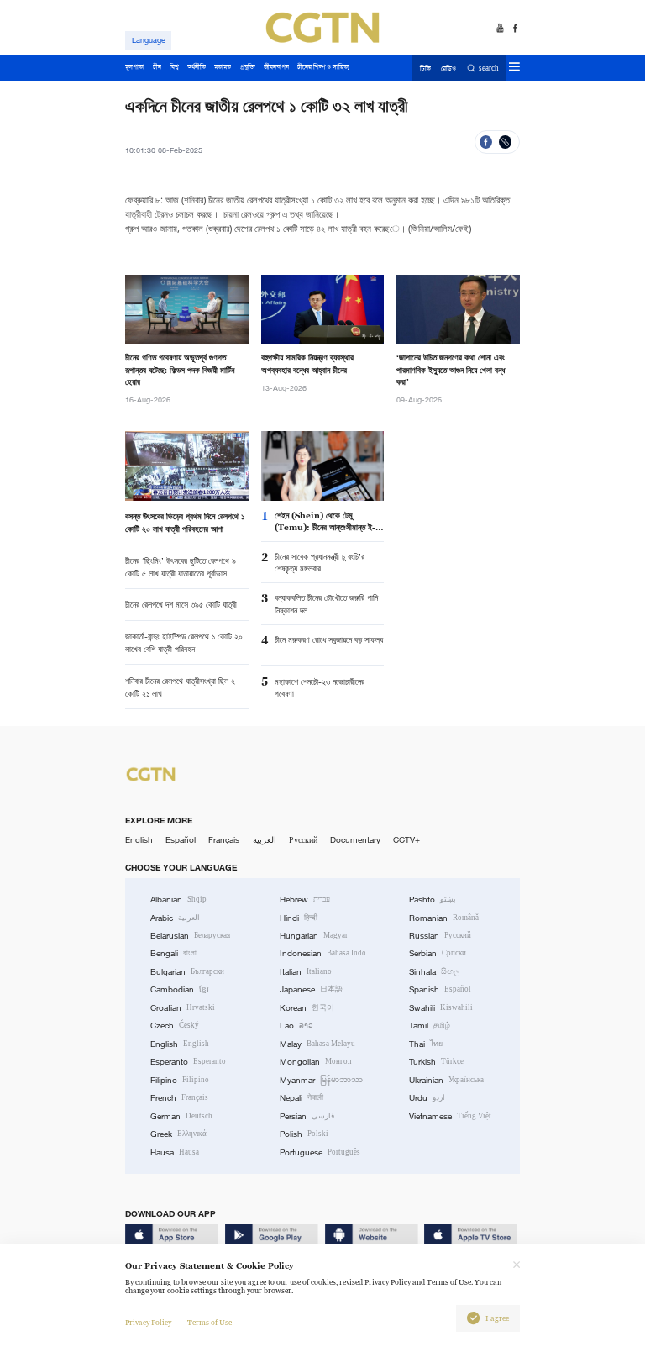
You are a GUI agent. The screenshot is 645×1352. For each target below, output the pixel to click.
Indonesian (323, 953)
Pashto (432, 899)
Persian (307, 1116)
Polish (304, 1133)
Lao (296, 1025)
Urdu (427, 1097)
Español (180, 839)
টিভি (425, 69)
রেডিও (448, 69)
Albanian (178, 899)
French (179, 1097)
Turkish (436, 1061)
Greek (178, 1133)
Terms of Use (209, 1323)
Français (223, 839)
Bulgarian (187, 971)
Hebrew (305, 899)
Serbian (437, 953)
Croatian (182, 1007)
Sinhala (434, 971)
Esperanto (188, 1061)
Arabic (175, 918)
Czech (174, 1025)
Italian (306, 971)
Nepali (301, 1097)
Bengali (173, 953)
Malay (317, 1044)
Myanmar (321, 1080)
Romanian (444, 918)
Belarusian (190, 935)
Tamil (429, 1025)
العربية (264, 839)
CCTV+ (406, 839)
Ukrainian (446, 1080)
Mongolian (315, 1061)
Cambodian (179, 989)
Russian (440, 935)
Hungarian (314, 935)
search (489, 69)
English (139, 839)
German (181, 1116)
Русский (303, 839)
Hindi (298, 918)
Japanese (311, 989)
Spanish (440, 989)
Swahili (441, 1007)
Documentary (355, 839)
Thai (426, 1044)
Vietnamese (450, 1116)
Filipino (179, 1080)
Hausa (174, 1152)
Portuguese (320, 1152)
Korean (307, 1007)
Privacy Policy (148, 1323)
